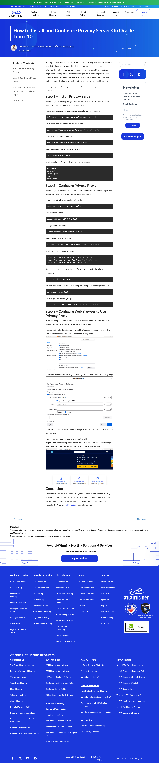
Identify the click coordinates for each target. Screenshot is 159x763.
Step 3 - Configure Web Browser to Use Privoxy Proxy (24, 91)
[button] (35, 13)
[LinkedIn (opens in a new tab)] (27, 758)
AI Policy (105, 623)
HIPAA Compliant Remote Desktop (131, 677)
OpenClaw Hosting (64, 635)
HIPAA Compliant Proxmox (128, 713)
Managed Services (18, 617)
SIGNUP (138, 6)
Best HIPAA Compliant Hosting (129, 665)
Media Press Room (87, 599)
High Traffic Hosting (54, 715)
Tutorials (115, 6)
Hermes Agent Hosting (65, 641)
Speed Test (105, 599)
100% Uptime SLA (109, 581)
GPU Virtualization (89, 671)
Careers (82, 605)
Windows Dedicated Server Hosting (96, 712)
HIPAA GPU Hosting (42, 611)
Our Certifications (86, 587)
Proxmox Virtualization (20, 727)
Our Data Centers (86, 593)
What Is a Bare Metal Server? (58, 741)
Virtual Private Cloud (65, 608)
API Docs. (105, 593)
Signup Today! (79, 558)
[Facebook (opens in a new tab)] (12, 758)
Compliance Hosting (42, 575)
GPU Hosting (16, 587)
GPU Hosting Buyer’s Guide (57, 671)
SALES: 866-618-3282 (34, 6)
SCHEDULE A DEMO (68, 6)
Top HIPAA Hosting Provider (128, 707)
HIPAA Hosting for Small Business (130, 701)
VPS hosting (71, 505)
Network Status (108, 587)
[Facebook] (123, 74)
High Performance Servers (18, 630)
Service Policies (107, 611)
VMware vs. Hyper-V (19, 677)
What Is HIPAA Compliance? (128, 695)
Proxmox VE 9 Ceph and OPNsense (25, 733)
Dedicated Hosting (19, 575)
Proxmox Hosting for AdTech (22, 713)
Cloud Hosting (62, 581)
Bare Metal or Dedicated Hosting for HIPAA (61, 734)
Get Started (126, 48)
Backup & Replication (65, 614)
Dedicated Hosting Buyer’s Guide (60, 683)
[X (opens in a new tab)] (20, 758)
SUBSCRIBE (133, 125)
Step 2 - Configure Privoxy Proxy (25, 79)
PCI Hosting (38, 593)
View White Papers (132, 136)
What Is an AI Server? (90, 677)
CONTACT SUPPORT (18, 6)
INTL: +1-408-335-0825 (51, 6)
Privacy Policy (107, 617)
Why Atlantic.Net (86, 581)
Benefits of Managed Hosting (22, 671)
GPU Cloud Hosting (64, 593)
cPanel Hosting (16, 701)
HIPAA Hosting (39, 581)
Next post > (142, 519)
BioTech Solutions (40, 605)
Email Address (130, 104)
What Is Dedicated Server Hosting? (96, 697)
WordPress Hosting (18, 683)
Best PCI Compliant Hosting (93, 725)
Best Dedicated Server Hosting (94, 691)
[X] (131, 74)
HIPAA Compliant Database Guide (131, 671)
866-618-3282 (78, 756)
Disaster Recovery (18, 602)
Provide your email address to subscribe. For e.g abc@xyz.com (132, 117)
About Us (83, 575)
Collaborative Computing (61, 628)
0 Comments (24, 50)
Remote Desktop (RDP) (20, 707)
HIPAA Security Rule (125, 689)
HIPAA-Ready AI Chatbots (92, 665)
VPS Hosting (68, 46)
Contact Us (143, 13)
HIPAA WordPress (41, 587)
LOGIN (145, 6)
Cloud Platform (63, 575)
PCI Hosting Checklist (90, 731)
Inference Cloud (62, 587)
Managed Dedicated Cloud (18, 610)
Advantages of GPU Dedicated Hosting (94, 704)
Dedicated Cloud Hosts (63, 601)
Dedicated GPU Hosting (17, 595)
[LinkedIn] (138, 74)
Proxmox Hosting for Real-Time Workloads (23, 720)
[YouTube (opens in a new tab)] (35, 758)
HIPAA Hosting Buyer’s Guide (58, 677)
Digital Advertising (41, 617)
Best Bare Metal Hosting (56, 709)
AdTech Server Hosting (42, 623)
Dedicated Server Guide (56, 689)
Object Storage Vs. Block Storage (59, 695)
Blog (107, 6)
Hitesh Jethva (45, 46)
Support (105, 575)
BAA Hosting (38, 599)
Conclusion (18, 100)
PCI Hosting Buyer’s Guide (57, 665)
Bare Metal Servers (18, 581)
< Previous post (18, 519)
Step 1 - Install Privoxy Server (23, 70)
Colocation (15, 623)
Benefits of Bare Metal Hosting (59, 726)
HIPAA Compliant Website (127, 683)
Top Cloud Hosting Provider (22, 665)
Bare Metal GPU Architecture (58, 720)
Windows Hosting (18, 695)
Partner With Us (127, 6)
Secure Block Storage (64, 620)
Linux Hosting (16, 689)
